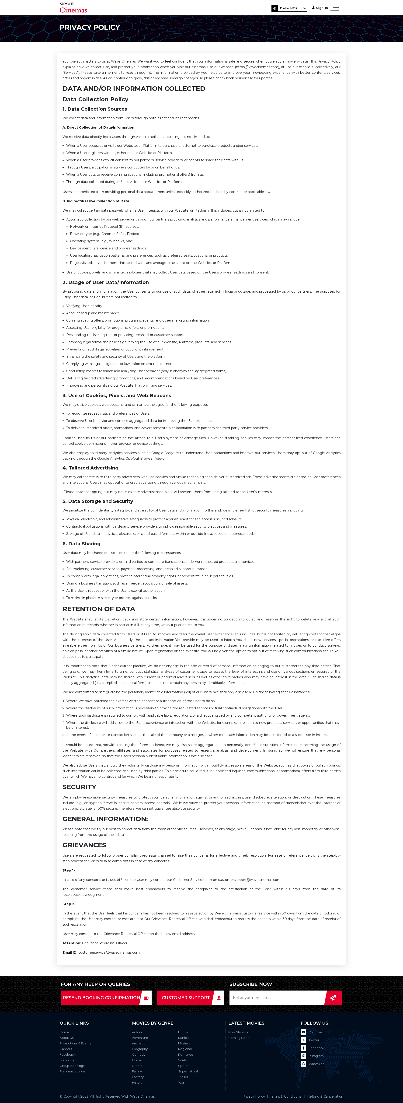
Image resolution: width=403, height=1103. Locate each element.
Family (137, 1071)
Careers (66, 1049)
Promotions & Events (75, 1043)
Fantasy (138, 1077)
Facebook (316, 1048)
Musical (183, 1038)
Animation (139, 1043)
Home (64, 1032)
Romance (185, 1054)
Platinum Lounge (72, 1071)
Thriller (183, 1077)
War (181, 1082)
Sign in (321, 8)
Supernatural (188, 1071)
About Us (66, 1038)
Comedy (138, 1054)
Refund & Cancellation (325, 1096)
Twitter (313, 1040)
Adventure (140, 1038)
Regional (185, 1049)
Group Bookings (72, 1066)
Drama (137, 1066)
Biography (140, 1049)
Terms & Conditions (285, 1096)
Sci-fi (182, 1060)
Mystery (184, 1043)
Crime (136, 1060)
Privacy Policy (253, 1096)
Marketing (67, 1060)
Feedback (68, 1054)
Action (137, 1032)
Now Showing (238, 1032)
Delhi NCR (289, 8)
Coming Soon (238, 1038)
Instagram (316, 1056)
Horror (183, 1032)
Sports (183, 1066)
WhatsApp (316, 1064)
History (137, 1082)
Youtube (315, 1032)
